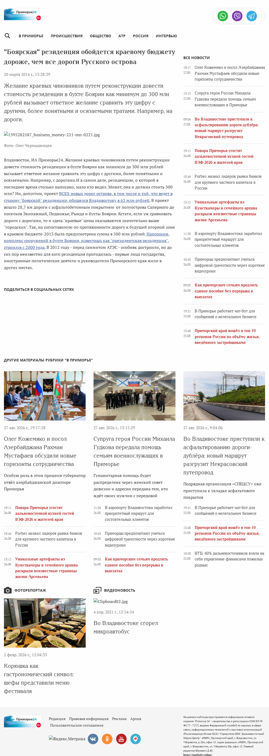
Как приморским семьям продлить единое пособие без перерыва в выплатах (226, 291)
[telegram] (251, 16)
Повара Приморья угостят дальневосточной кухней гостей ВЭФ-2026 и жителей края (224, 157)
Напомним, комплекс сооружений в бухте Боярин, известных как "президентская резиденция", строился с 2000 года (87, 240)
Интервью (166, 35)
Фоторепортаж (30, 590)
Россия (140, 35)
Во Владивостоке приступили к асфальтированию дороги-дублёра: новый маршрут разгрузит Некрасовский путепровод (224, 455)
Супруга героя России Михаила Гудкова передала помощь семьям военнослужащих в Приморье (225, 99)
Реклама (119, 718)
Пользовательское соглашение (77, 725)
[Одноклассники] (107, 739)
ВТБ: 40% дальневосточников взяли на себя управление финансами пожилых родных (229, 559)
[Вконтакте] (93, 739)
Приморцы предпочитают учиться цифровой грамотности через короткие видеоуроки (230, 265)
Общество (100, 35)
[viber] (237, 16)
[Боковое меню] (7, 36)
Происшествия (66, 35)
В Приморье (31, 35)
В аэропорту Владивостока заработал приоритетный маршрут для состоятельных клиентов (228, 240)
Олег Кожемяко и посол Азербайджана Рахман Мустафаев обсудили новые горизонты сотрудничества (230, 73)
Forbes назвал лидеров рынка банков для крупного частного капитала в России (228, 182)
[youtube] (121, 739)
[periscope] (135, 739)
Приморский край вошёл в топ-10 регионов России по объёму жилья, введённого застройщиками (227, 337)
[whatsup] (223, 16)
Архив (135, 718)
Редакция (57, 718)
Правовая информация (88, 718)
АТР (122, 35)
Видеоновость (119, 590)
